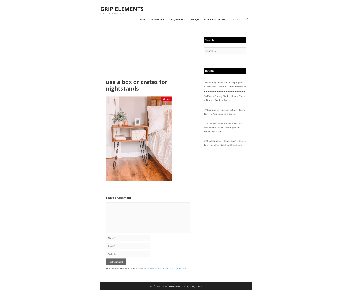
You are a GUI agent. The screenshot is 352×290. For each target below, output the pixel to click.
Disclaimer (177, 286)
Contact (200, 286)
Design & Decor (177, 19)
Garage (195, 19)
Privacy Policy (189, 286)
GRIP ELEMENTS (122, 9)
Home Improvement (215, 19)
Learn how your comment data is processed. (165, 268)
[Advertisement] (148, 51)
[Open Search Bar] (248, 19)
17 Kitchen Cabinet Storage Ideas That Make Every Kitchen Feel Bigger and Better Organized (223, 127)
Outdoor (236, 19)
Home (141, 19)
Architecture (157, 19)
